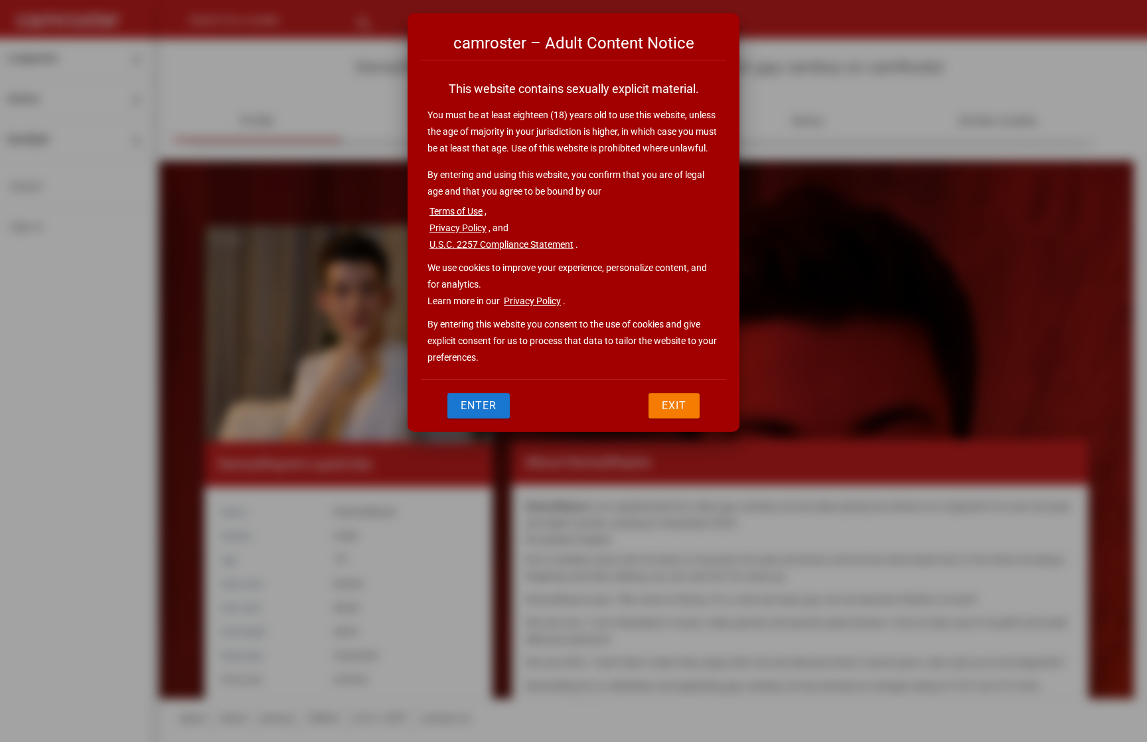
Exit (674, 405)
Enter (479, 405)
